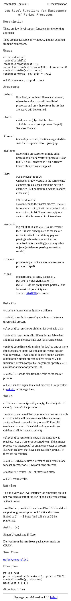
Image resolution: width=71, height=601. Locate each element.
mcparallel (20, 559)
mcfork (7, 559)
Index (53, 597)
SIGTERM (31, 293)
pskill (10, 389)
